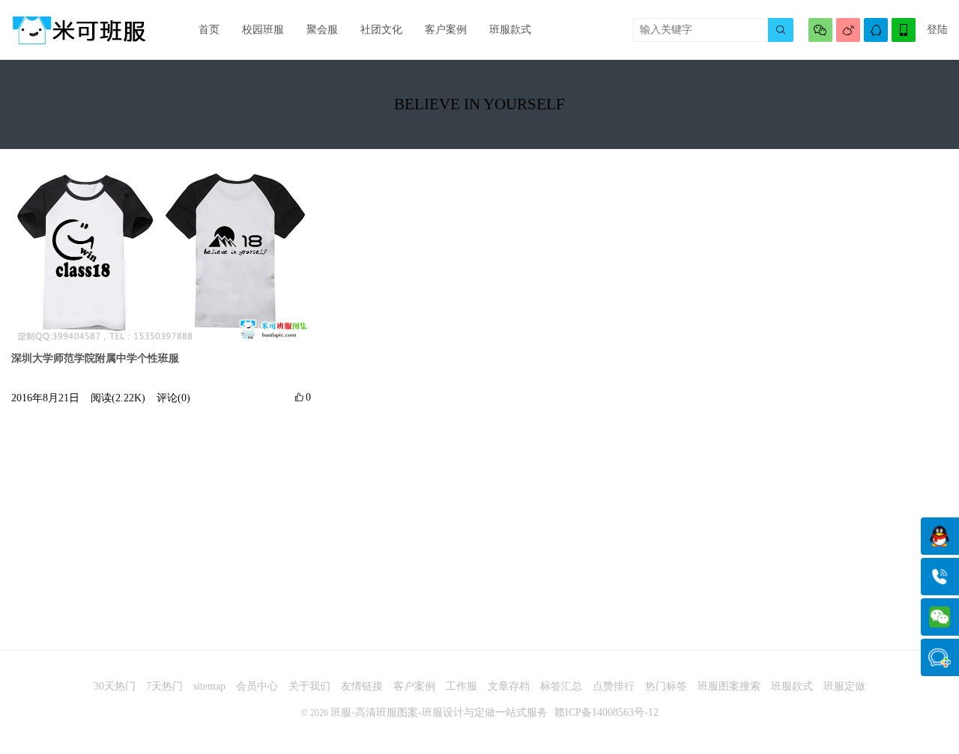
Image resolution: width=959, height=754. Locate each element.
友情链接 (362, 686)
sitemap (209, 686)
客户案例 (446, 29)
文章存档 (509, 686)
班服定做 (844, 686)
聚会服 (322, 29)
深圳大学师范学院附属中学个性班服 (95, 358)
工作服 (461, 686)
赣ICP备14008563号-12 (606, 712)
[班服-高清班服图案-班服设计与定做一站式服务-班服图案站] (78, 30)
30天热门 (115, 686)
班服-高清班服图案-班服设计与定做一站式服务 (439, 712)
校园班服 (263, 29)
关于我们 (309, 686)
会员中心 (257, 686)
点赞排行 (614, 686)
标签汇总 (561, 686)
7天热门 (164, 686)
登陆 (937, 29)
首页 (209, 29)
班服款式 (510, 29)
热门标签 (666, 686)
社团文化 (381, 29)
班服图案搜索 (729, 686)
